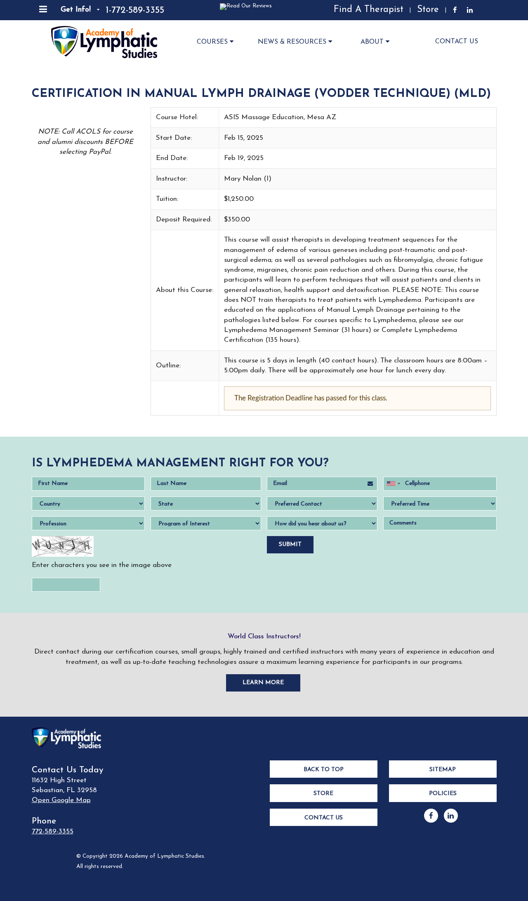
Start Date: (174, 137)
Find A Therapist (368, 9)
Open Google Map (61, 800)
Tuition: (167, 198)
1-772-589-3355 (135, 10)
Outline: (168, 365)
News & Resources (292, 42)
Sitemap (442, 770)
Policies (443, 793)
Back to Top (324, 770)
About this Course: (184, 290)
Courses (212, 42)
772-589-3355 (52, 831)
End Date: (172, 158)
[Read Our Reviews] (221, 10)
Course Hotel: (177, 117)
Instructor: (171, 178)
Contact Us (456, 41)
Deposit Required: (184, 219)
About (372, 42)
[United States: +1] (393, 483)
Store (428, 9)
